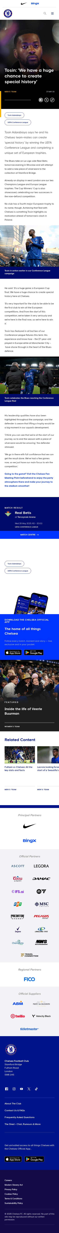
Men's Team (10, 92)
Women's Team (12, 727)
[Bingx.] (35, 3)
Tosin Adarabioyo (14, 115)
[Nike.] (24, 3)
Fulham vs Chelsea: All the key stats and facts (18, 768)
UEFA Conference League (18, 122)
